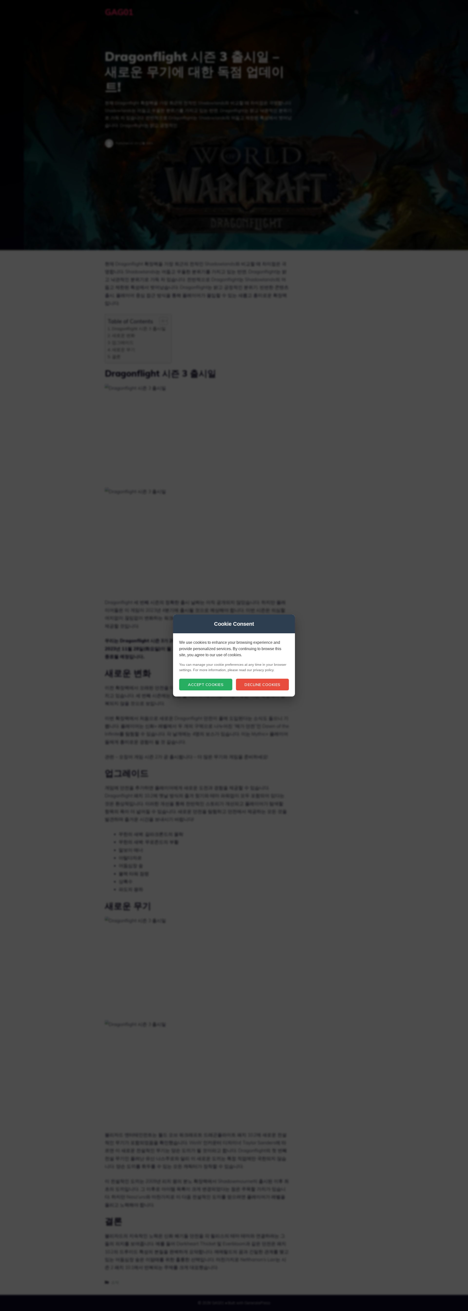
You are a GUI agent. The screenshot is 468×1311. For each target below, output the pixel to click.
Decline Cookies (262, 684)
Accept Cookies (205, 684)
